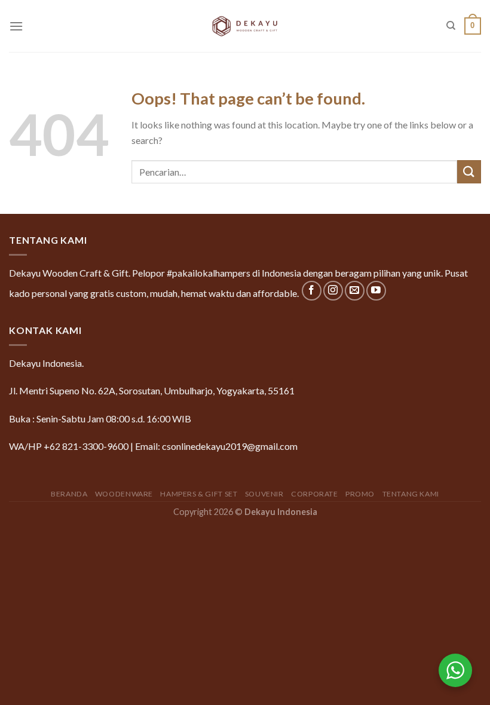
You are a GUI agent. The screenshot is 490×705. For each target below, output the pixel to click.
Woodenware (124, 493)
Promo (360, 493)
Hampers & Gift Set (198, 493)
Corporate (314, 493)
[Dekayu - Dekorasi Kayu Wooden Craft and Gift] (245, 25)
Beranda (69, 493)
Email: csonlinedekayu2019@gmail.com (216, 446)
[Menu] (16, 26)
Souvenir (264, 493)
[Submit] (469, 171)
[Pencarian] (450, 25)
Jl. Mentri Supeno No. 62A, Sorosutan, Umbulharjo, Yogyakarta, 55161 (152, 390)
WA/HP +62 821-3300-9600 (68, 446)
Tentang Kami (410, 493)
